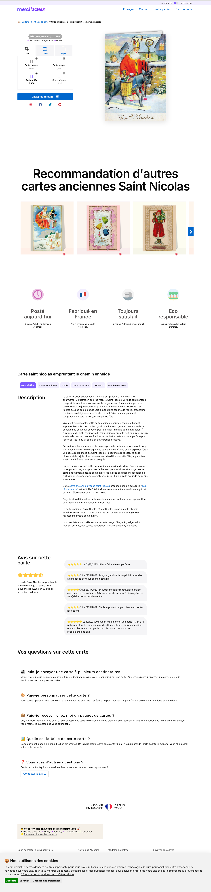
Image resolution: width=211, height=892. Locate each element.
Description (27, 385)
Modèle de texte (117, 385)
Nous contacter (25, 849)
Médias (95, 849)
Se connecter (185, 9)
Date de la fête (81, 385)
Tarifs (65, 385)
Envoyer (128, 9)
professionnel (186, 3)
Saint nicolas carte (39, 22)
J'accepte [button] (11, 880)
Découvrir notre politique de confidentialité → (47, 874)
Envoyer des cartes (163, 849)
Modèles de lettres (118, 849)
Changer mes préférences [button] (46, 880)
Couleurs (99, 385)
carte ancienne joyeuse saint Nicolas (89, 485)
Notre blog (83, 849)
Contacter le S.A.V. (34, 773)
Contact (144, 9)
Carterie (25, 22)
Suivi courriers (44, 849)
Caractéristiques (48, 385)
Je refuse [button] (25, 880)
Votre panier (162, 9)
